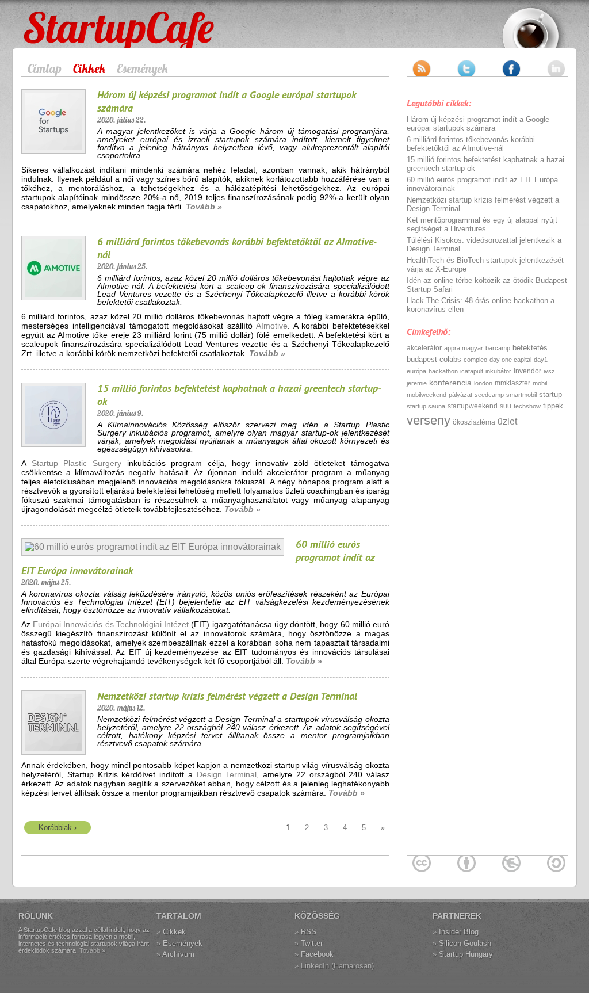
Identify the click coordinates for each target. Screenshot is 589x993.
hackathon (443, 371)
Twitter (312, 943)
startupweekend (473, 406)
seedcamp (489, 394)
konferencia (450, 382)
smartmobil (521, 394)
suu (505, 406)
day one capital (510, 359)
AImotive (272, 325)
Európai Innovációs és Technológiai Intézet (111, 624)
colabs (450, 359)
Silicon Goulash (465, 943)
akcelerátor (424, 348)
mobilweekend (426, 394)
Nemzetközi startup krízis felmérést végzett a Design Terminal (227, 695)
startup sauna (426, 406)
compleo (475, 359)
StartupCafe (45, 18)
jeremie (417, 383)
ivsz (549, 371)
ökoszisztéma (474, 422)
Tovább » (204, 206)
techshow (527, 406)
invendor (527, 371)
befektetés (530, 347)
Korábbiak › (58, 827)
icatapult (471, 371)
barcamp (497, 348)
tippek (553, 406)
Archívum (178, 954)
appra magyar (463, 348)
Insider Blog (459, 931)
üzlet (507, 421)
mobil (540, 383)
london (483, 383)
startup (550, 394)
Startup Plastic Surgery (76, 463)
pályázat (460, 394)
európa (416, 371)
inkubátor (498, 371)
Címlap (45, 68)
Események (142, 68)
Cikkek (89, 68)
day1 (541, 359)
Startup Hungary (466, 954)
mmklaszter (512, 383)
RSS (308, 931)
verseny (428, 420)
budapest (422, 359)
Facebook (317, 954)
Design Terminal (227, 774)
